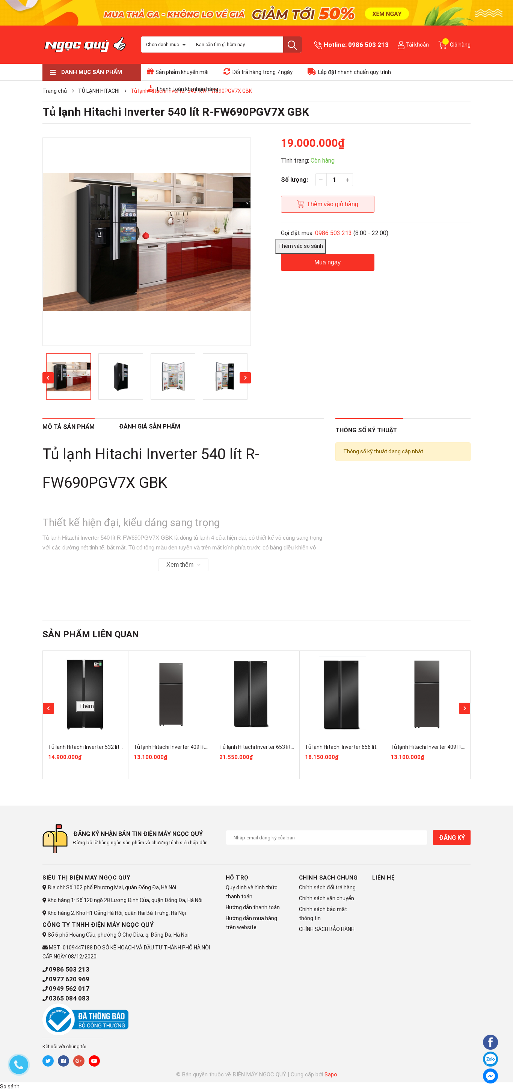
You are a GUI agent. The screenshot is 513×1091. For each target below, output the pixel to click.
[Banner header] (256, 12)
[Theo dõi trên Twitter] (48, 1061)
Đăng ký (452, 837)
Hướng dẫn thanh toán (253, 907)
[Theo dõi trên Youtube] (94, 1061)
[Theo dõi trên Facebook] (63, 1061)
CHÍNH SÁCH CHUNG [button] (328, 877)
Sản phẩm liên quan (90, 634)
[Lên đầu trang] (469, 1074)
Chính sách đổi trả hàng (327, 887)
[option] (146, 241)
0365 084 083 (69, 998)
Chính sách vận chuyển (326, 898)
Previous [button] (48, 377)
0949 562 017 (69, 988)
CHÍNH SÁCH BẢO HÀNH (327, 929)
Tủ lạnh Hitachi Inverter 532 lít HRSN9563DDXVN (105, 747)
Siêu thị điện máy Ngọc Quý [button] (86, 877)
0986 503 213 (368, 44)
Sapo (330, 1074)
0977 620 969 (69, 979)
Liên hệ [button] (383, 877)
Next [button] (245, 377)
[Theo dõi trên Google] (78, 1061)
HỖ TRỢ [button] (237, 877)
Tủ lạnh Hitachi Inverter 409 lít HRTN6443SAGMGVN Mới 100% (207, 747)
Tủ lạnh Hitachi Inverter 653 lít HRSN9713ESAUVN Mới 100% (290, 747)
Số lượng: (294, 179)
